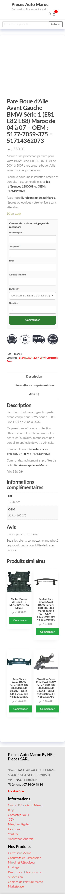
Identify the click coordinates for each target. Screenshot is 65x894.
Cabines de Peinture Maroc (25, 882)
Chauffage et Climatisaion (24, 858)
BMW (43, 358)
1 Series (22, 358)
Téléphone (14, 247)
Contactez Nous (18, 815)
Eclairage (13, 867)
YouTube (13, 834)
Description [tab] (34, 376)
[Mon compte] (50, 14)
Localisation (16, 791)
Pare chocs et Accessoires (24, 872)
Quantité (13, 303)
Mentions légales (19, 824)
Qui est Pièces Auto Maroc (25, 805)
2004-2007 (33, 358)
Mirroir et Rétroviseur (21, 862)
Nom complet (16, 233)
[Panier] (54, 14)
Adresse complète (17, 275)
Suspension (15, 877)
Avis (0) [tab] (34, 394)
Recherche (55, 24)
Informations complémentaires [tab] (34, 385)
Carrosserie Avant (19, 853)
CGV (11, 819)
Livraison (14, 289)
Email (11, 261)
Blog (11, 810)
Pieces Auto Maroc (30, 4)
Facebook (14, 829)
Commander (20, 620)
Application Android (21, 839)
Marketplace (16, 886)
